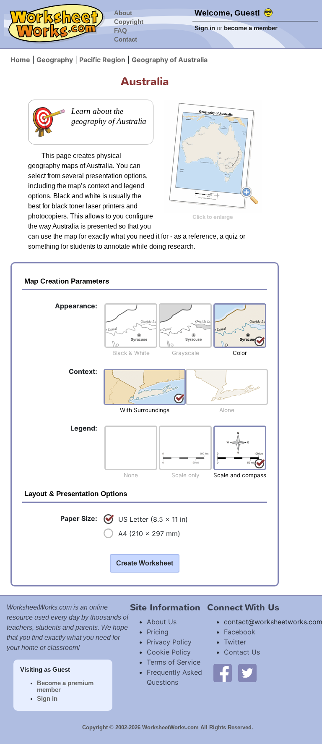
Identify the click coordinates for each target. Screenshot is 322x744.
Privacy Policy (169, 642)
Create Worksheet (144, 563)
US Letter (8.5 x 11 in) (153, 519)
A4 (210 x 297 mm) (149, 533)
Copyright (128, 21)
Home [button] (20, 59)
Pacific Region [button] (102, 59)
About (123, 13)
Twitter (235, 642)
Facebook (239, 632)
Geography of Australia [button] (170, 59)
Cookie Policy (169, 652)
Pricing (158, 632)
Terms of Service (173, 662)
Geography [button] (54, 59)
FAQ (120, 30)
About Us (162, 622)
